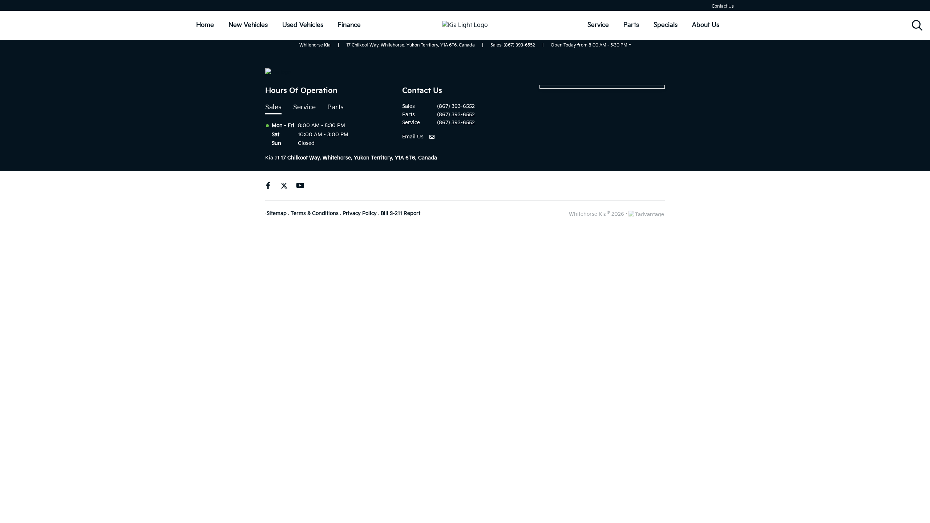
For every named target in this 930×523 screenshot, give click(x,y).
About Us (705, 25)
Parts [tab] (335, 107)
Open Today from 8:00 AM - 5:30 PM (589, 45)
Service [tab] (304, 107)
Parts (631, 25)
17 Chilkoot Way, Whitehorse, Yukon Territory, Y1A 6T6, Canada (410, 45)
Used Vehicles (302, 25)
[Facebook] (268, 185)
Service (598, 25)
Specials (666, 25)
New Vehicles (248, 25)
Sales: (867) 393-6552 (512, 45)
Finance (349, 25)
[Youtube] (300, 185)
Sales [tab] (273, 107)
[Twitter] (284, 185)
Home (205, 25)
